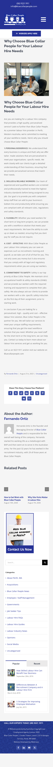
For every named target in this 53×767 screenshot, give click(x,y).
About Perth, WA (14, 578)
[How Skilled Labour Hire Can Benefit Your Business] (11, 671)
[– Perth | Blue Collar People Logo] (15, 15)
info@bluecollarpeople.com (24, 6)
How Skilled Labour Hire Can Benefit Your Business (29, 671)
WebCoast (35, 742)
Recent (37, 664)
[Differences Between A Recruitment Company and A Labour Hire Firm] (11, 685)
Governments (13, 604)
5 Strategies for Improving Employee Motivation (28, 702)
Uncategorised (41, 374)
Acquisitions (12, 584)
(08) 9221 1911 (23, 3)
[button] (6, 489)
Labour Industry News (17, 631)
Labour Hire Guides (16, 624)
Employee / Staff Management (20, 598)
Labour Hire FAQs (15, 617)
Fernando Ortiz (12, 374)
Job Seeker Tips (14, 611)
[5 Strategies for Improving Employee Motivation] (11, 702)
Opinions (11, 637)
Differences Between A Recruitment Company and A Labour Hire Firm (29, 687)
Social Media (13, 644)
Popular (16, 664)
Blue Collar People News (18, 591)
